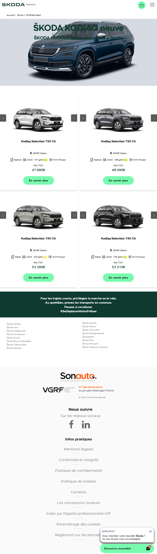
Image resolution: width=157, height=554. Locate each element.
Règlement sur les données (78, 535)
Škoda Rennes (14, 348)
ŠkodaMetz (88, 336)
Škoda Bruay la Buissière (19, 341)
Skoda (20, 15)
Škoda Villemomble (16, 344)
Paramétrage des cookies (78, 524)
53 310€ (118, 267)
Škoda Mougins (90, 343)
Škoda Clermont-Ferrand (95, 347)
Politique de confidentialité (78, 471)
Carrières (78, 492)
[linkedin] (87, 424)
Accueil (11, 15)
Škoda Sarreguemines (93, 333)
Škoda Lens (12, 327)
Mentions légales (78, 449)
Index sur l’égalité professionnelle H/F (78, 513)
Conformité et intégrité (78, 460)
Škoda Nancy (89, 326)
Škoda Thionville (90, 329)
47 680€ (38, 170)
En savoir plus (38, 180)
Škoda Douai (13, 337)
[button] (152, 5)
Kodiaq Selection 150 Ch (38, 141)
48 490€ (118, 170)
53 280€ (38, 267)
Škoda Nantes (89, 322)
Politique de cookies (78, 481)
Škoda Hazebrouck (16, 330)
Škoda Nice (88, 340)
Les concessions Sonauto (78, 503)
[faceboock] (74, 424)
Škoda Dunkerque (16, 334)
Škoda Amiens (14, 323)
